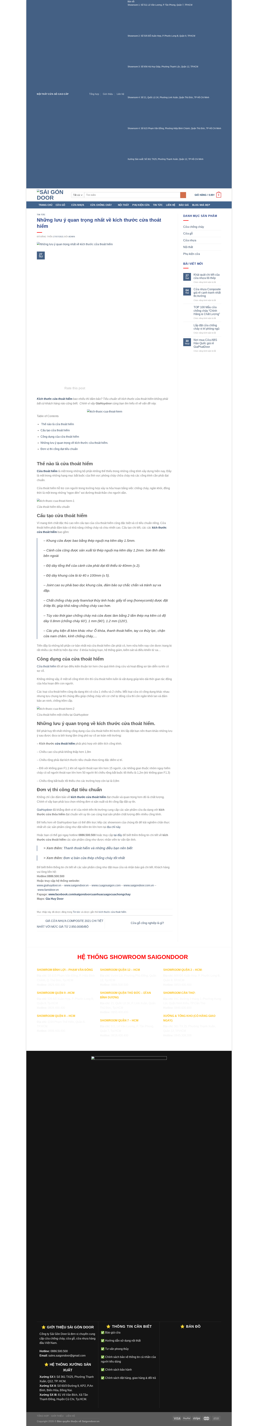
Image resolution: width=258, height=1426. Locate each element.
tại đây (118, 835)
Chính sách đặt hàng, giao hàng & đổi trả (130, 1377)
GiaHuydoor (44, 809)
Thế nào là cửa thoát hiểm (57, 424)
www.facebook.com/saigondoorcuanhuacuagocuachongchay (89, 894)
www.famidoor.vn (48, 889)
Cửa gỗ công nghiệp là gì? (148, 923)
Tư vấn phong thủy (116, 1348)
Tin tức (158, 205)
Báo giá (184, 205)
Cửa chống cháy (101, 205)
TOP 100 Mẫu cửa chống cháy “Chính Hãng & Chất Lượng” (207, 310)
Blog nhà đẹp (201, 205)
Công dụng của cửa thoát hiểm (60, 436)
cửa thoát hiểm (65, 743)
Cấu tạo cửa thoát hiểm (55, 430)
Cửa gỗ (60, 205)
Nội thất (123, 205)
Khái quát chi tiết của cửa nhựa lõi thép (207, 276)
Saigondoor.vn (91, 1421)
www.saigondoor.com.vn (139, 885)
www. (40, 885)
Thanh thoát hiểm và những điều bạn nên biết (98, 848)
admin (71, 237)
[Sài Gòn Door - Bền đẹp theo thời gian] (51, 195)
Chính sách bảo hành (118, 1369)
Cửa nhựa (77, 205)
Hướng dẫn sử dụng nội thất (122, 1340)
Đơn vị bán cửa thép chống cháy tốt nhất (94, 858)
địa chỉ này (113, 826)
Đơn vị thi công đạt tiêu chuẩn (59, 448)
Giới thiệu (108, 94)
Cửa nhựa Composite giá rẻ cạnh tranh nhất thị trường (207, 292)
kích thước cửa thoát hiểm (112, 912)
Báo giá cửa (112, 1332)
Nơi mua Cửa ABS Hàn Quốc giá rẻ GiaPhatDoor (205, 343)
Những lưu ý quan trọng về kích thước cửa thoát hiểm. (74, 442)
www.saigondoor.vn (76, 885)
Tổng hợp (94, 94)
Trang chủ (45, 205)
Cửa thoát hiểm (46, 666)
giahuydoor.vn (52, 885)
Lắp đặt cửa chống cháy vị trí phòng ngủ (206, 327)
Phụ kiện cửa (141, 205)
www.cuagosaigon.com (106, 885)
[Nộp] (183, 195)
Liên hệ (120, 94)
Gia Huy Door (55, 898)
